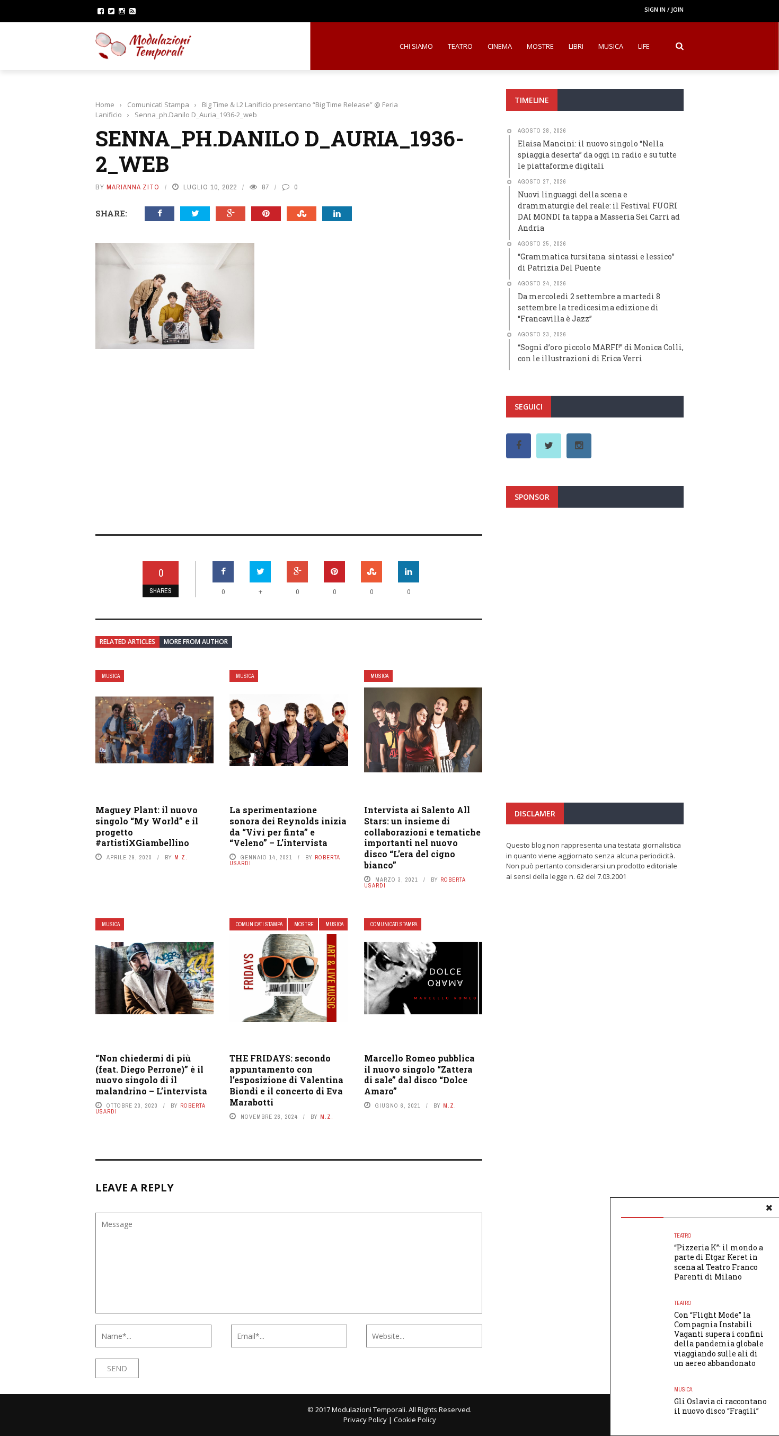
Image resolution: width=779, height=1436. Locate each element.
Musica (610, 46)
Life (644, 46)
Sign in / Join (664, 9)
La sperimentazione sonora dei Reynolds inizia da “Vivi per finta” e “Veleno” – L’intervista (288, 826)
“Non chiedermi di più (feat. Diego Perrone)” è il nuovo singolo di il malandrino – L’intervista (151, 1074)
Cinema (500, 46)
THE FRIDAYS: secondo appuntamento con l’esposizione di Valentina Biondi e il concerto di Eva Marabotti (286, 1080)
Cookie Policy (415, 1419)
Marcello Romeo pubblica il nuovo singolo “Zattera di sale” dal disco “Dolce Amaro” (419, 1074)
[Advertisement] (288, 434)
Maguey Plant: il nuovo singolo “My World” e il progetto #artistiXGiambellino (146, 826)
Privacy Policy (365, 1419)
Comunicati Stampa (259, 924)
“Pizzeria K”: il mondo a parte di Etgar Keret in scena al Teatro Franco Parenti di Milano (718, 1262)
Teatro (460, 46)
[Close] (769, 1208)
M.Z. (181, 857)
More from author (196, 641)
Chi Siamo (416, 46)
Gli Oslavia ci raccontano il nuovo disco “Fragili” (720, 1406)
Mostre (540, 46)
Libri (576, 46)
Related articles (127, 641)
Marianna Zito (133, 187)
